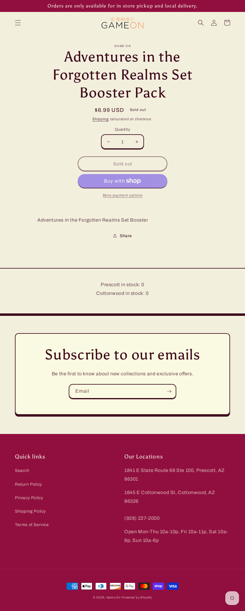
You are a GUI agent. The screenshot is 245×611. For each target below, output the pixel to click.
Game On (113, 597)
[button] (17, 22)
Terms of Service (32, 524)
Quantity (122, 129)
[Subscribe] (169, 391)
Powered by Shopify (137, 597)
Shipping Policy (30, 511)
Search (22, 470)
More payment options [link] (123, 195)
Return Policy (28, 484)
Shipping (100, 119)
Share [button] (126, 236)
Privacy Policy (29, 498)
